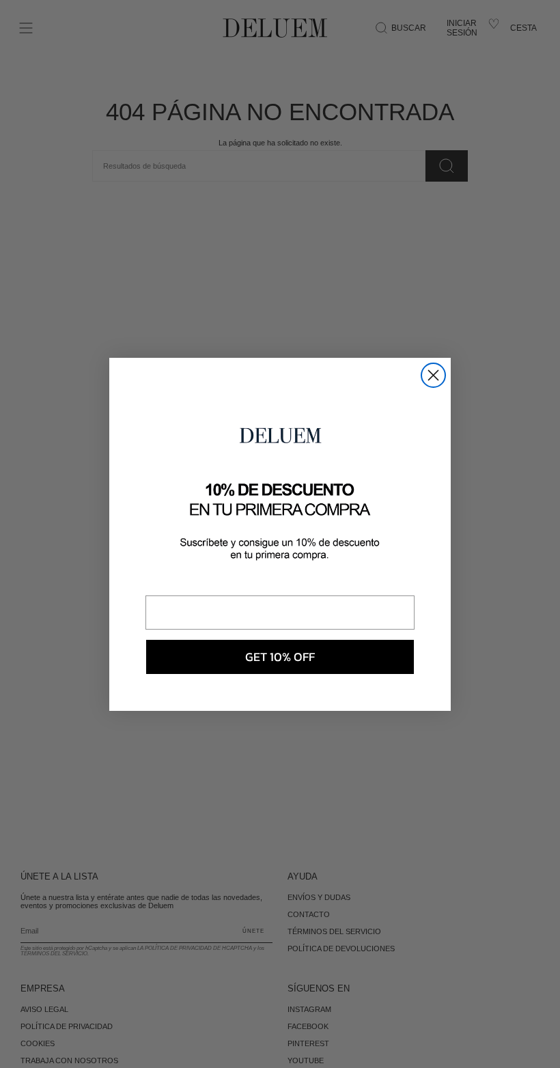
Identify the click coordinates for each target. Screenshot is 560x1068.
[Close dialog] (433, 375)
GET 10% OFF (280, 656)
